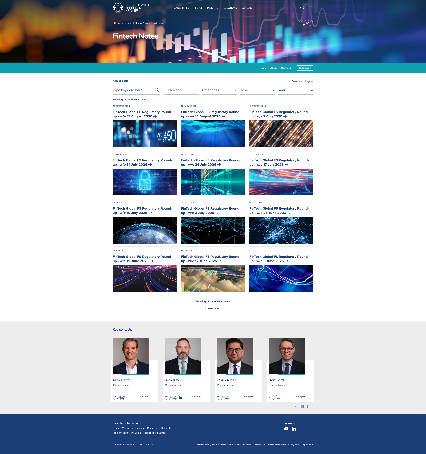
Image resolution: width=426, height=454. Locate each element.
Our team (286, 68)
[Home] (133, 8)
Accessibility (259, 444)
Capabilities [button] (181, 8)
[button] (302, 8)
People (198, 8)
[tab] (302, 406)
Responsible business (155, 433)
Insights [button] (212, 8)
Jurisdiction (173, 90)
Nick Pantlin (123, 380)
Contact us (153, 428)
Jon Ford (276, 380)
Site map (247, 444)
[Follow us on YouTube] (286, 429)
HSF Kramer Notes (140, 23)
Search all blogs (301, 81)
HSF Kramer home (121, 23)
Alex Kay (172, 380)
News (116, 428)
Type (244, 90)
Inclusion (136, 433)
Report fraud (307, 444)
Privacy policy (294, 444)
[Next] (312, 406)
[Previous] (296, 406)
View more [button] (212, 308)
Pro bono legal (121, 433)
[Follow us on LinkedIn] (294, 429)
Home (263, 68)
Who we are (127, 428)
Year (281, 90)
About (274, 68)
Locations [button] (230, 8)
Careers (247, 8)
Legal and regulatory (276, 444)
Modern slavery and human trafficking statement (219, 444)
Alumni (140, 428)
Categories (210, 90)
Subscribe (305, 68)
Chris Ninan (227, 380)
